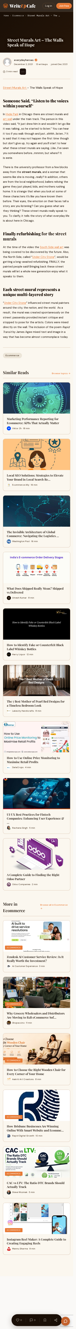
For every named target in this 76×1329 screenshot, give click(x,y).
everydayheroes (24, 60)
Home (6, 15)
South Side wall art (51, 247)
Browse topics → (61, 373)
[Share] (55, 1320)
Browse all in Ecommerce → (54, 906)
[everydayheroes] (7, 62)
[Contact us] (65, 1321)
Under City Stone (43, 257)
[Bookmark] (44, 1320)
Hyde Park (12, 114)
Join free (64, 5)
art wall (7, 119)
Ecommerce (18, 15)
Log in (48, 5)
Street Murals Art (15, 88)
